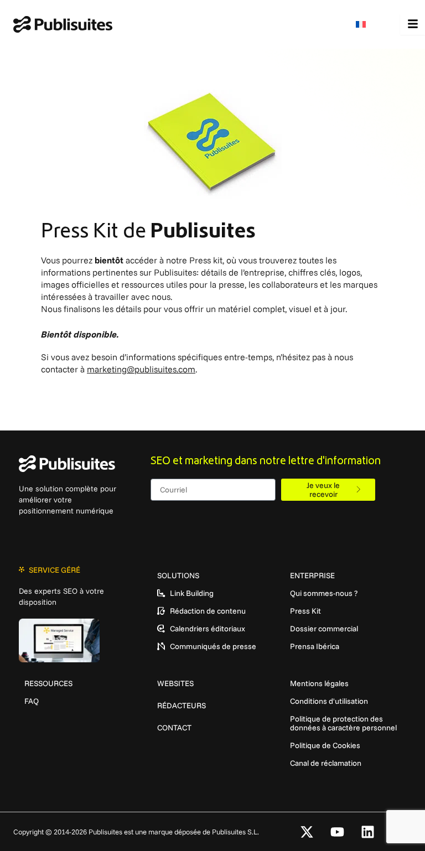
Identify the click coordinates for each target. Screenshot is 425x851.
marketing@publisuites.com (141, 369)
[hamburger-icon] (412, 24)
